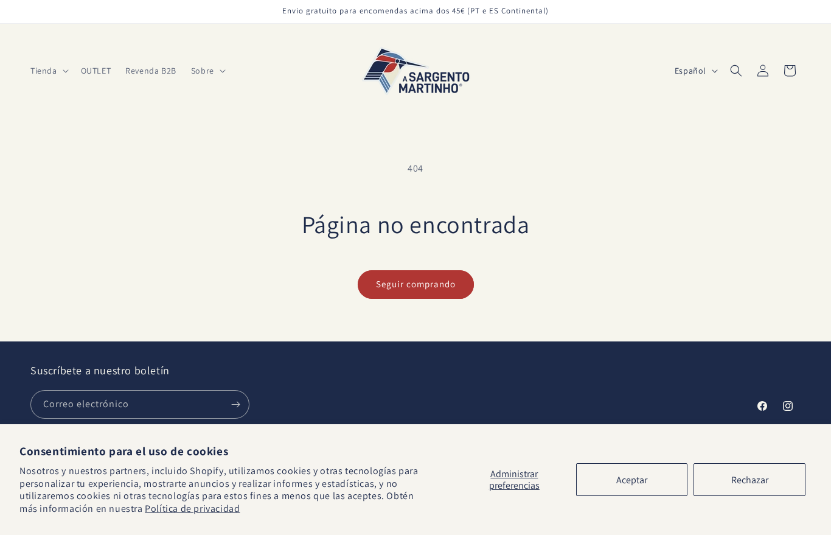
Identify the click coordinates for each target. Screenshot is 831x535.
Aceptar (631, 480)
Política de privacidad (192, 508)
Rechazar (749, 480)
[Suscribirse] (235, 404)
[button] (48, 70)
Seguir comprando (416, 284)
